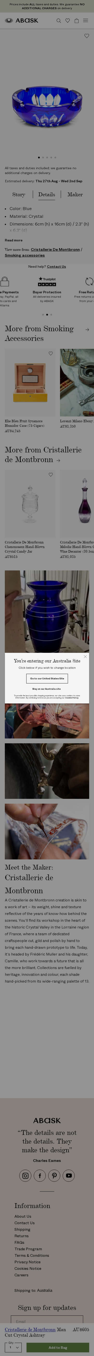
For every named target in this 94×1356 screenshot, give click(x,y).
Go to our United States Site (47, 678)
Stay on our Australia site (46, 688)
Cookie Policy (71, 697)
